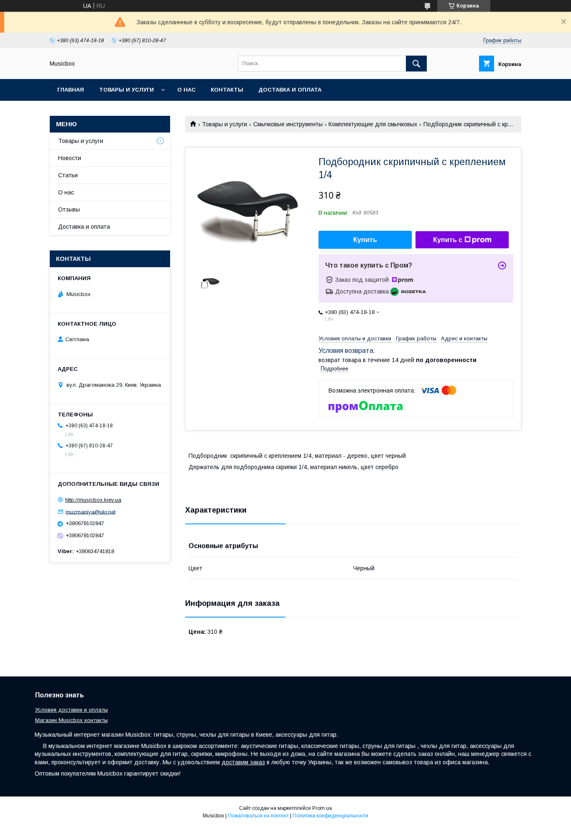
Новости (69, 158)
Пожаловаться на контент (258, 816)
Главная (70, 90)
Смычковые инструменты (288, 124)
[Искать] (416, 63)
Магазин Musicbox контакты (71, 720)
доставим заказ (243, 762)
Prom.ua (322, 808)
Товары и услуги (126, 90)
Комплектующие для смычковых (373, 124)
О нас (186, 90)
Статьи (68, 175)
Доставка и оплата (289, 90)
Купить (365, 239)
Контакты (227, 90)
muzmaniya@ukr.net (90, 511)
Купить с (447, 239)
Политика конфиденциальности (330, 816)
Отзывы (69, 209)
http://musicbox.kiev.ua (93, 500)
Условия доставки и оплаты (71, 710)
